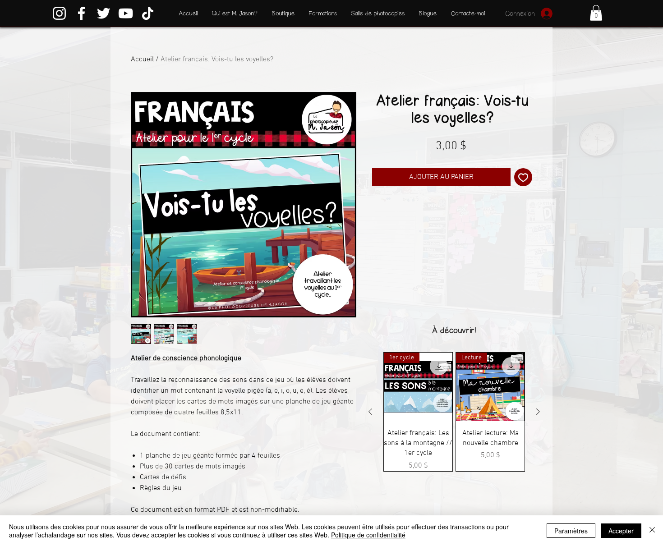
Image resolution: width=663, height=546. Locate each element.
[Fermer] (652, 531)
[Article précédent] (370, 411)
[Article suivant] (538, 411)
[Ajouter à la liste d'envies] (523, 177)
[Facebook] (81, 13)
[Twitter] (103, 13)
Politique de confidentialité (368, 534)
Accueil (142, 59)
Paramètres (571, 530)
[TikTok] (148, 13)
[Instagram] (59, 13)
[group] (454, 412)
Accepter (621, 530)
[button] (596, 13)
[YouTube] (125, 13)
